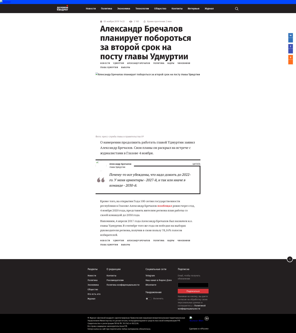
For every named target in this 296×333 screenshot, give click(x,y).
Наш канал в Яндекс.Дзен (159, 280)
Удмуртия (118, 63)
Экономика (123, 8)
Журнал (209, 8)
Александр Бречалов (138, 63)
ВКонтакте (151, 285)
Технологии (142, 8)
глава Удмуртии (109, 67)
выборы (125, 67)
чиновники (183, 63)
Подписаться (193, 291)
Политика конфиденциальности (123, 285)
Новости (91, 8)
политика (158, 63)
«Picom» (204, 328)
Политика (106, 8)
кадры (170, 63)
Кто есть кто (94, 294)
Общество (160, 8)
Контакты (177, 8)
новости (105, 63)
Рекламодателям (115, 280)
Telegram (150, 275)
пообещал (164, 206)
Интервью (193, 8)
